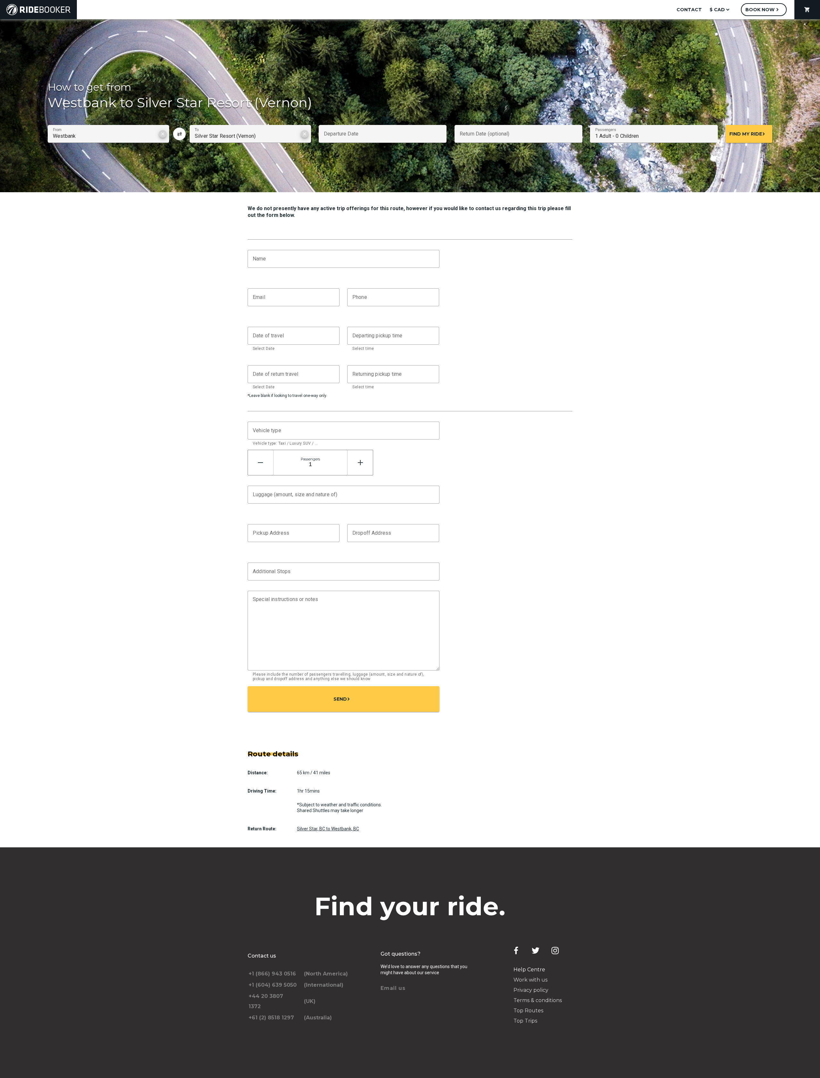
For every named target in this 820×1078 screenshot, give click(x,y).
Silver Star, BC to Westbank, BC (328, 828)
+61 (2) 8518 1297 (271, 1018)
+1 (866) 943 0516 (272, 974)
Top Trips (525, 1021)
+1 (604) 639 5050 (273, 985)
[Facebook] (516, 950)
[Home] (38, 9)
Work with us (530, 980)
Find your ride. (410, 906)
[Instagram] (555, 950)
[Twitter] (535, 950)
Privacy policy (530, 990)
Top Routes (528, 1011)
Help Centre (529, 970)
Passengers (310, 459)
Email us (393, 988)
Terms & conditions (537, 1000)
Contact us (262, 956)
